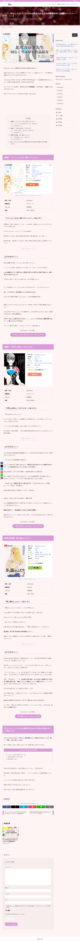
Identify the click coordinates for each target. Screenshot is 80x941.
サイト (6, 900)
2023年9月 (60, 90)
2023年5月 (60, 97)
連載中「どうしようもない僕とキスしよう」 (23, 121)
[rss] (74, 1)
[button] (6, 807)
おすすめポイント (18, 125)
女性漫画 (60, 118)
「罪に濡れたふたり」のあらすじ (22, 137)
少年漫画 (60, 125)
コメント (8, 867)
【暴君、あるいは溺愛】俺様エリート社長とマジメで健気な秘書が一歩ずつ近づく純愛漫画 (67, 52)
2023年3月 (60, 100)
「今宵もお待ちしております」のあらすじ (24, 130)
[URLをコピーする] (49, 807)
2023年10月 (60, 87)
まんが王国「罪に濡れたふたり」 (29, 579)
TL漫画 (59, 112)
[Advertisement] (28, 105)
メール (7, 894)
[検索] (76, 1)
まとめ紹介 (6, 799)
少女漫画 (60, 122)
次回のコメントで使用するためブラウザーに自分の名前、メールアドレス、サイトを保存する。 (28, 906)
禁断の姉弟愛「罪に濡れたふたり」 (21, 135)
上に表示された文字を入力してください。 (15, 914)
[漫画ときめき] (10, 4)
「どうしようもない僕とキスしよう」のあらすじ (26, 123)
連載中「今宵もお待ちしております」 (21, 128)
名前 (7, 887)
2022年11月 (60, 103)
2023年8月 (60, 93)
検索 (75, 35)
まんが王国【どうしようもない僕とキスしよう (29, 195)
